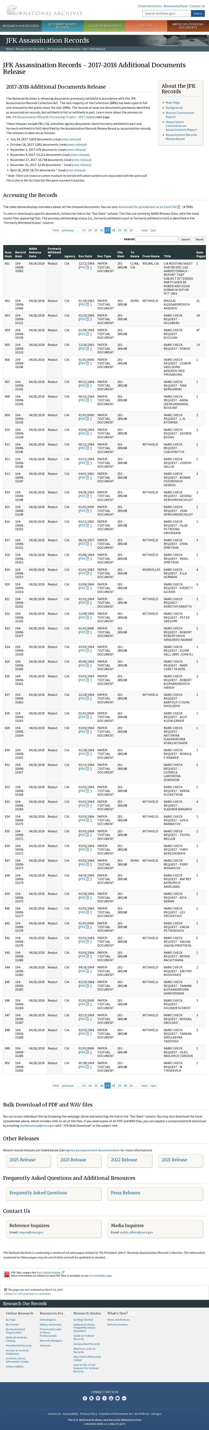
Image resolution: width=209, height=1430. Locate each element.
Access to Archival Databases (17, 1352)
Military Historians (51, 1324)
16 (101, 230)
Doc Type (104, 256)
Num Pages (201, 254)
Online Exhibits (15, 1366)
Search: (129, 239)
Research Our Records (21, 26)
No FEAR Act (142, 1414)
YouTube (111, 1398)
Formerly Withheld (54, 250)
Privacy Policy (88, 1414)
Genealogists (48, 1319)
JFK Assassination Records (63, 49)
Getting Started (83, 1319)
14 (89, 230)
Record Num (20, 254)
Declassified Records (86, 1344)
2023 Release (73, 1159)
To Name (134, 254)
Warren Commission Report (180, 115)
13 (84, 230)
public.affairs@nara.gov (136, 1232)
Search (198, 13)
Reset (199, 239)
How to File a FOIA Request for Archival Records (85, 1368)
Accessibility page (100, 1275)
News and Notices (118, 1319)
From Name (151, 256)
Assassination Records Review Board (181, 137)
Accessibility (70, 1414)
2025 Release (22, 1159)
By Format (12, 1324)
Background (174, 108)
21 (131, 230)
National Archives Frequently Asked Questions (84, 1328)
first (56, 230)
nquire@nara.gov (31, 1232)
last (153, 230)
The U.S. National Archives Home (44, 10)
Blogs (117, 1398)
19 (119, 230)
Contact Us (197, 6)
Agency (69, 256)
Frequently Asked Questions (38, 1192)
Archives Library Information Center (17, 1359)
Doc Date (85, 256)
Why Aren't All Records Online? (87, 1358)
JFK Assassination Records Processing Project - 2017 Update (54, 117)
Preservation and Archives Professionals (50, 1332)
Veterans (45, 1345)
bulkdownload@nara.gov (37, 1125)
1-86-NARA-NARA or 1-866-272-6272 (105, 1424)
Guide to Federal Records (83, 1337)
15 (95, 230)
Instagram (98, 1398)
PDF (82, 267)
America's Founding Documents (188, 26)
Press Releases (125, 1192)
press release (70, 139)
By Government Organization (15, 1330)
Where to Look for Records (84, 1350)
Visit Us (146, 26)
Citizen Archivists (150, 6)
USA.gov (156, 1414)
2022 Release (124, 1159)
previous (68, 230)
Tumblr (104, 1398)
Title (167, 256)
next (144, 230)
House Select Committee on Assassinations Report (181, 126)
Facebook (84, 1398)
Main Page (173, 102)
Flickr (124, 1398)
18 (113, 230)
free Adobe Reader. (49, 1272)
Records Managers (51, 1340)
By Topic (11, 1319)
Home (9, 49)
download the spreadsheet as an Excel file (147, 207)
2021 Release (174, 1159)
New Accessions (117, 1324)
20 (125, 230)
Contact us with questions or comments (27, 1294)
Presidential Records (19, 1345)
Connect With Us (104, 1392)
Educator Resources (104, 26)
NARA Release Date (35, 252)
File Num (120, 254)
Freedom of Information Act (116, 1414)
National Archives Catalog (16, 1338)
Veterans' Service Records (63, 26)
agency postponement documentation (93, 1150)
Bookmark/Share (176, 6)
